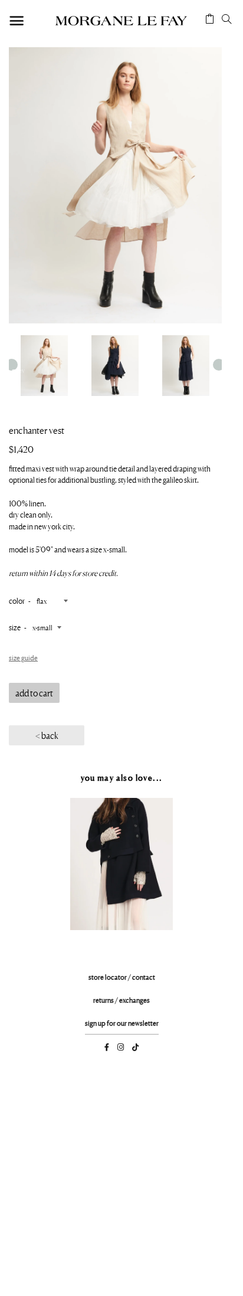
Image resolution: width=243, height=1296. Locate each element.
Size (15, 627)
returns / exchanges (121, 1000)
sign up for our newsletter (122, 1023)
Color (17, 600)
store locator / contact (121, 977)
